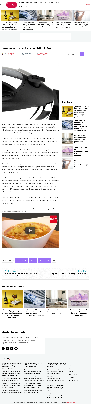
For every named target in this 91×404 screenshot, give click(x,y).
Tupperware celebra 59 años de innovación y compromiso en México (34, 392)
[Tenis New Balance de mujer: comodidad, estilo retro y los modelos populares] (63, 15)
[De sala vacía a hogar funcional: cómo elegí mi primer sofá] (45, 15)
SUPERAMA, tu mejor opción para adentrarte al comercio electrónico (22, 274)
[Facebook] (82, 54)
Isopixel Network (71, 402)
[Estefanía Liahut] (3, 54)
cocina (10, 253)
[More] (87, 54)
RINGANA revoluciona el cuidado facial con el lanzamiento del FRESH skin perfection (55, 379)
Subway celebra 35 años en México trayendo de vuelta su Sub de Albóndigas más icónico (34, 378)
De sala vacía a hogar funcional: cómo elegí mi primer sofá (45, 24)
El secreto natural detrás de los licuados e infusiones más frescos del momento (56, 371)
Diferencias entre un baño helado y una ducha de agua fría (81, 24)
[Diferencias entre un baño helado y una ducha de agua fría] (81, 15)
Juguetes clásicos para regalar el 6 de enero (68, 274)
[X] (11, 348)
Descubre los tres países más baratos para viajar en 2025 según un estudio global (56, 395)
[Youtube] (16, 348)
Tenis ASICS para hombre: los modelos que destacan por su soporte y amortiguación (27, 26)
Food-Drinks (43, 53)
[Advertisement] (45, 36)
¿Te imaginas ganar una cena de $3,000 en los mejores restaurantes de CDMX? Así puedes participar (10, 26)
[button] (3, 4)
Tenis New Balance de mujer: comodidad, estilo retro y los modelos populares (63, 25)
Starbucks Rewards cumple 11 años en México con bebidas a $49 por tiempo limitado (33, 371)
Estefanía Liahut (10, 54)
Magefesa (17, 253)
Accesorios (41, 55)
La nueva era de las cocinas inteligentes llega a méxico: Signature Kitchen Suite (33, 385)
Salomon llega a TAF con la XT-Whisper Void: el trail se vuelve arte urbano (33, 365)
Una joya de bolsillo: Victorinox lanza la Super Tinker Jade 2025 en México (57, 365)
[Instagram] (7, 348)
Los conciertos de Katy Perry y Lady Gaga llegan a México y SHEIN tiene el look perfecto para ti (56, 388)
